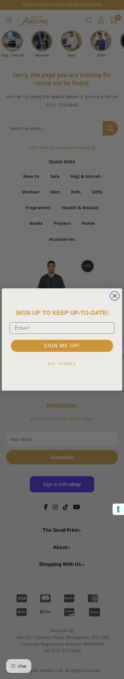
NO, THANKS (62, 364)
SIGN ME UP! (62, 345)
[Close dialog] (114, 295)
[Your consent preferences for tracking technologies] (118, 509)
